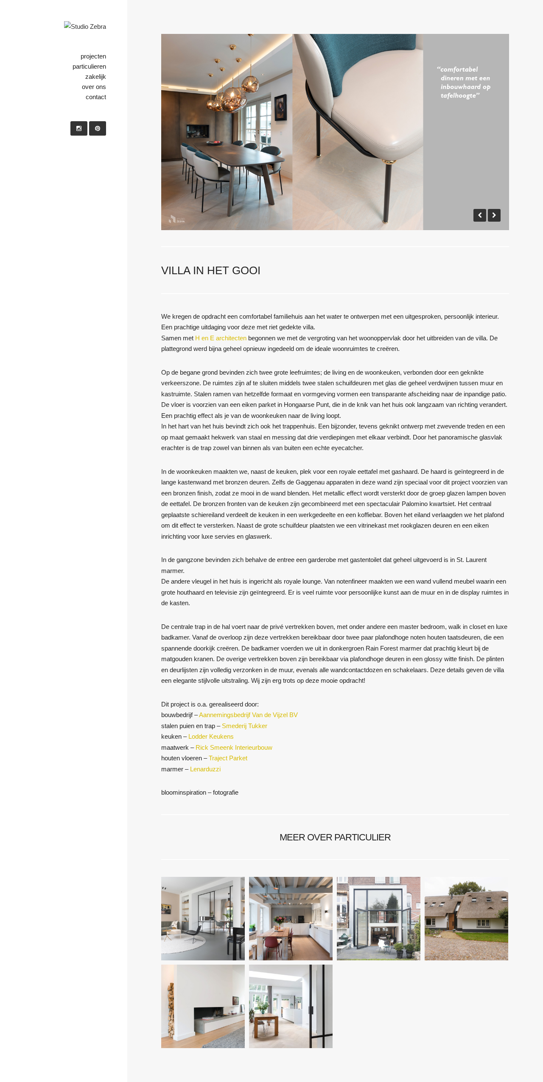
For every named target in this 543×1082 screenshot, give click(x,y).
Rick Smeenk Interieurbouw (234, 747)
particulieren (89, 66)
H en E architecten (220, 338)
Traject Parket (228, 758)
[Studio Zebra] (85, 26)
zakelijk (95, 76)
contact (96, 96)
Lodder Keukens (211, 736)
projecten (93, 56)
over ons (94, 86)
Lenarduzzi (205, 769)
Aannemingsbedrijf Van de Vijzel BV (248, 714)
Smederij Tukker (244, 725)
